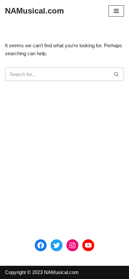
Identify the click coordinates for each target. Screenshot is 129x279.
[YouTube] (88, 245)
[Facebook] (41, 245)
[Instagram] (72, 245)
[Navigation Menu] (116, 11)
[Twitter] (57, 245)
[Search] (116, 74)
